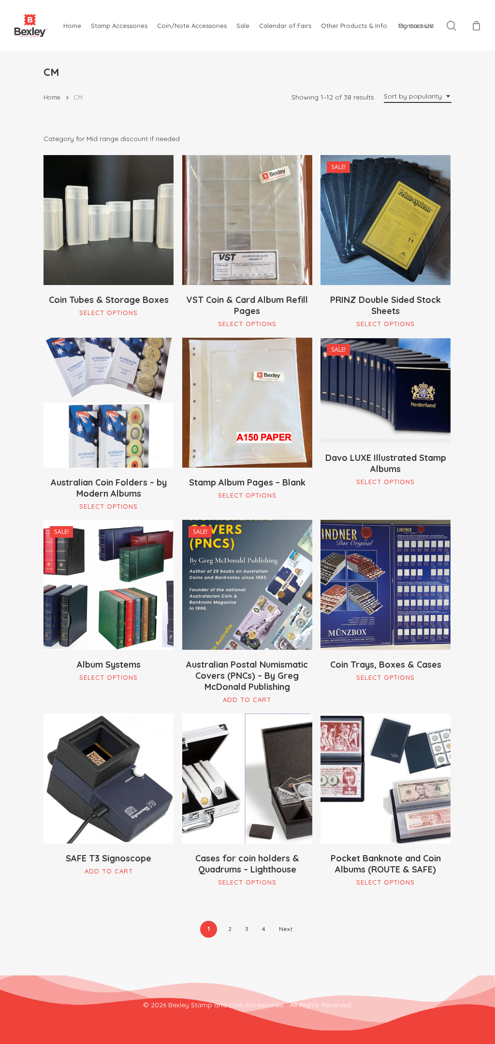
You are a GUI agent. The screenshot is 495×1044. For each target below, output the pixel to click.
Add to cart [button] (247, 699)
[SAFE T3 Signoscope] (109, 779)
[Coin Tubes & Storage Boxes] (109, 220)
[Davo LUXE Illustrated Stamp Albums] (385, 390)
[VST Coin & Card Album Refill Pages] (247, 220)
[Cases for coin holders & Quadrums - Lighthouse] (247, 779)
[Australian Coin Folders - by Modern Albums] (109, 403)
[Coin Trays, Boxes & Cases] (385, 585)
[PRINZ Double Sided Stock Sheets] (385, 220)
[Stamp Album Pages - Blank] (247, 403)
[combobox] (417, 96)
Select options (108, 312)
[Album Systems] (109, 585)
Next (285, 928)
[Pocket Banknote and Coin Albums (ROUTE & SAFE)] (385, 779)
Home (52, 97)
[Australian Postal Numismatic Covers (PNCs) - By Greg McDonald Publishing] (247, 585)
